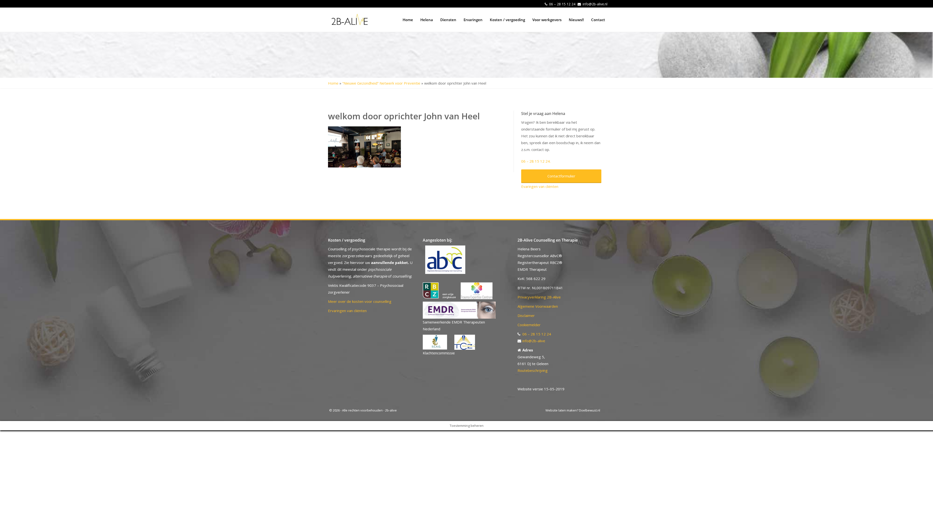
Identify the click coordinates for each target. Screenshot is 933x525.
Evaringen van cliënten (539, 186)
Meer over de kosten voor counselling (359, 301)
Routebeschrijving (533, 370)
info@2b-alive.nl (595, 4)
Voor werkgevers (547, 19)
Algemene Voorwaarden (538, 306)
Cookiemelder (529, 324)
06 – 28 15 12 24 (562, 4)
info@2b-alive (533, 340)
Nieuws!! (576, 19)
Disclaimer (526, 315)
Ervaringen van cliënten (347, 310)
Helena (426, 19)
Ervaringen (473, 19)
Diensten (448, 19)
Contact (598, 19)
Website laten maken (561, 410)
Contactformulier (561, 176)
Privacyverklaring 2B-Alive (539, 297)
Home (408, 19)
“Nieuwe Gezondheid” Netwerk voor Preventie (381, 83)
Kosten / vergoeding (507, 19)
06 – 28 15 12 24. (536, 161)
